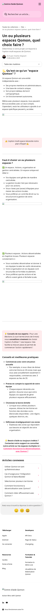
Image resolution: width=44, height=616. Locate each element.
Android (5, 540)
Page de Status (30, 540)
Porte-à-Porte (7, 564)
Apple (4, 536)
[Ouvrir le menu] (40, 4)
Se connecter (7, 544)
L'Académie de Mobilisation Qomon (30, 571)
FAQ (22, 27)
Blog (4, 568)
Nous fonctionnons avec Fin (14, 609)
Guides (5, 560)
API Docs (28, 536)
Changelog (29, 544)
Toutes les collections (10, 27)
